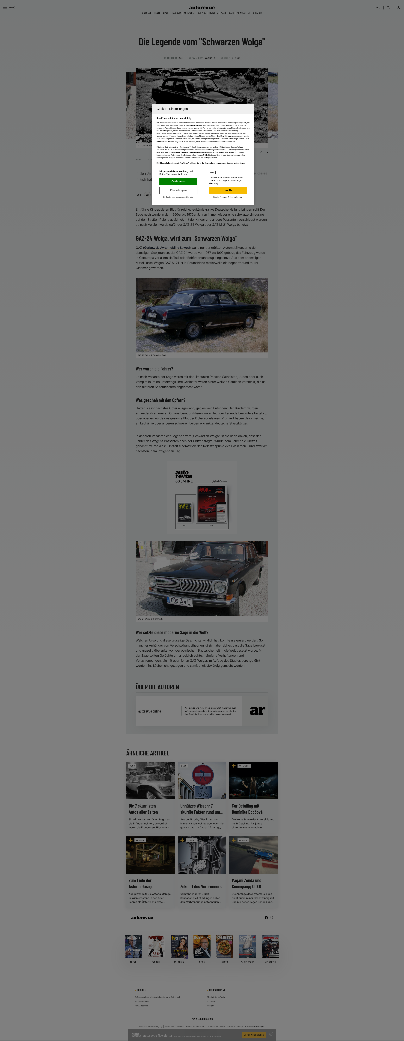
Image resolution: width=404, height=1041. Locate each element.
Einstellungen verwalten (178, 190)
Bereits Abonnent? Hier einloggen (227, 197)
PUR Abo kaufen (228, 190)
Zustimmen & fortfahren (178, 181)
